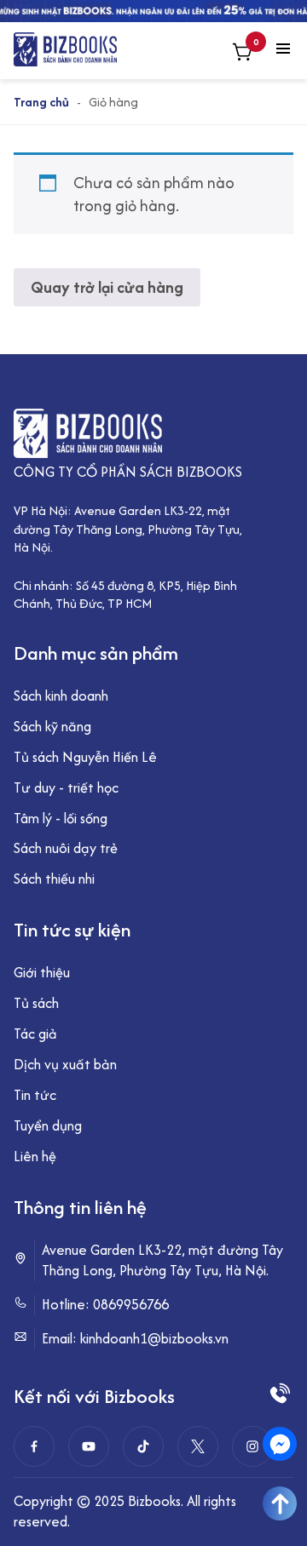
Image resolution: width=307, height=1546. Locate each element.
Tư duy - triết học (66, 787)
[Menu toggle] (283, 50)
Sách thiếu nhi (54, 878)
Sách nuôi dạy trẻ (66, 848)
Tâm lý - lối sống (60, 818)
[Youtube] (88, 1446)
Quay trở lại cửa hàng (107, 287)
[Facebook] (34, 1446)
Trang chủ (41, 102)
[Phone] (280, 1393)
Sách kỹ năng (52, 726)
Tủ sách (36, 1003)
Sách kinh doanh (61, 695)
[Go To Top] (280, 1503)
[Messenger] (280, 1444)
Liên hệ (35, 1156)
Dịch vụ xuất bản (65, 1064)
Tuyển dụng (48, 1125)
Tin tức (35, 1095)
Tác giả (35, 1033)
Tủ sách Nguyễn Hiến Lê (85, 757)
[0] (242, 54)
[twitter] (197, 1446)
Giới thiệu (42, 972)
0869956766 (131, 1304)
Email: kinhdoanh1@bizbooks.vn (135, 1338)
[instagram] (252, 1446)
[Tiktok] (143, 1446)
